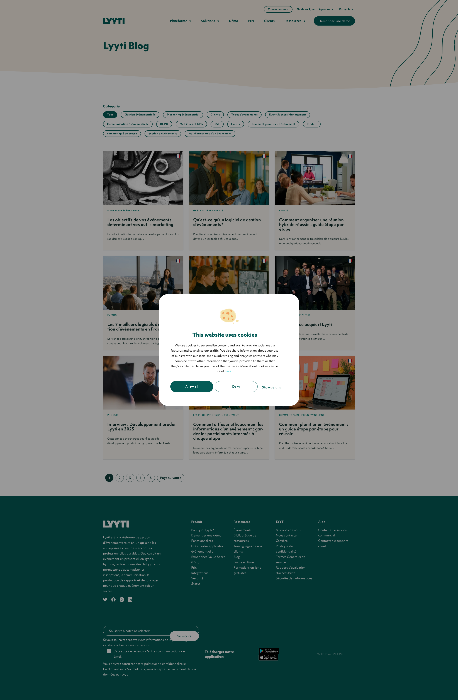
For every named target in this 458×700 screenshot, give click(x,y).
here (228, 371)
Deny (236, 386)
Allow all (191, 386)
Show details (271, 387)
